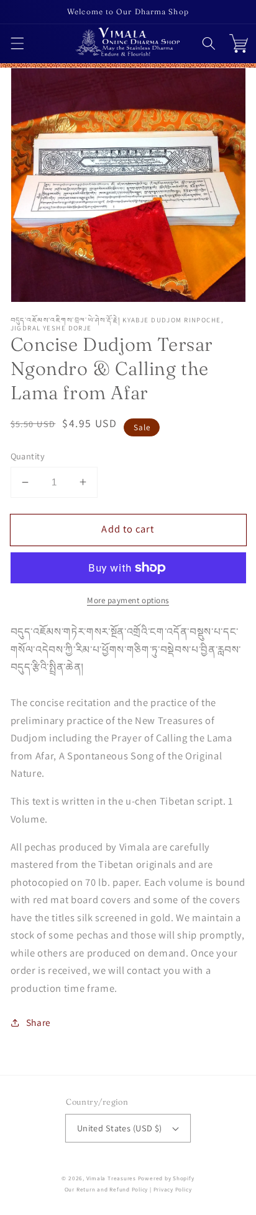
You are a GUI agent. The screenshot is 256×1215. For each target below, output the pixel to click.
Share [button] (38, 1022)
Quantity (28, 456)
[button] (17, 43)
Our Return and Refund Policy (107, 1189)
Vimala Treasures (111, 1178)
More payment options (128, 600)
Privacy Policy (172, 1189)
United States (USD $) (119, 1128)
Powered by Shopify (166, 1178)
